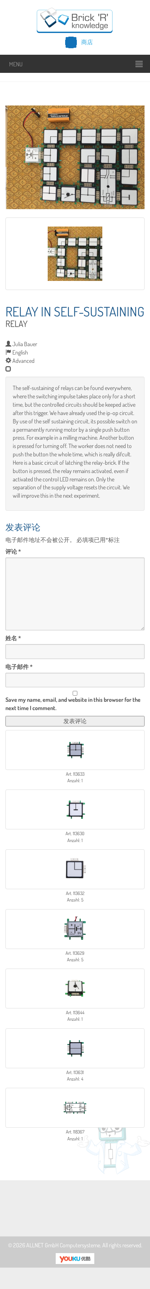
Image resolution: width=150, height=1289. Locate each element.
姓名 (13, 638)
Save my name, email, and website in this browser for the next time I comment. (73, 704)
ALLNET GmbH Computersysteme (63, 1245)
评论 (13, 551)
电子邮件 (19, 666)
